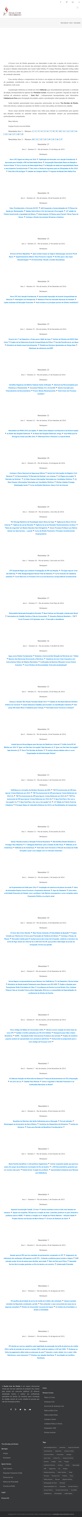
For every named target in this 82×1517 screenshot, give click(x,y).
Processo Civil (56, 1476)
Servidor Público (73, 1486)
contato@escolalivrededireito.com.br (63, 1514)
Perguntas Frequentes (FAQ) (12, 1473)
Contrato (68, 1454)
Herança (60, 1465)
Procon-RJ (5, 1498)
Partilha (65, 1468)
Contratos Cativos (50, 1419)
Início (45, 1388)
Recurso (57, 1479)
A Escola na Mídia (9, 1486)
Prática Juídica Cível (50, 1410)
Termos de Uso (8, 1477)
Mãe (45, 1468)
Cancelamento (48, 1451)
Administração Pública (50, 1447)
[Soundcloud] (29, 1409)
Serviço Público (48, 1490)
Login (3, 1492)
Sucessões (74, 1490)
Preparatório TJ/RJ (50, 1428)
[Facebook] (11, 1409)
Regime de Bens (67, 1479)
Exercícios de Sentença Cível (54, 1406)
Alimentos (62, 1447)
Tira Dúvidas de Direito (9, 1444)
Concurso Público (49, 1454)
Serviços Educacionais (62, 1490)
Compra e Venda (69, 1451)
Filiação (66, 1461)
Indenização (75, 1465)
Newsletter (7, 1458)
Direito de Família (68, 1458)
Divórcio (46, 1461)
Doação (53, 1461)
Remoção (62, 1483)
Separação (62, 1486)
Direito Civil (56, 1458)
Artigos (5, 1453)
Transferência (47, 1493)
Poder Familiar (62, 1472)
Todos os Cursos (49, 1397)
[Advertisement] (41, 44)
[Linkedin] (24, 1409)
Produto (64, 1476)
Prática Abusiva (48, 1479)
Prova (71, 1476)
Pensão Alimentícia (49, 1472)
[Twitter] (19, 1409)
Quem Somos (6, 1464)
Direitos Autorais (50, 1432)
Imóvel (67, 1465)
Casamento (58, 1451)
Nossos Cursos (48, 1393)
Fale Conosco (7, 1469)
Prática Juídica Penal (51, 1415)
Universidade (58, 1493)
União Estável (68, 1493)
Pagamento (52, 1468)
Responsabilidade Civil (50, 1486)
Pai (59, 1468)
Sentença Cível (49, 1402)
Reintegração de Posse (50, 1483)
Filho (60, 1461)
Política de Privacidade (10, 1482)
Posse (70, 1472)
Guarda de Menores (49, 1465)
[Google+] (15, 1409)
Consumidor (60, 1454)
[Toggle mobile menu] (78, 7)
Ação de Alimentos (73, 1447)
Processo (46, 1476)
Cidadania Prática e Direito (53, 1424)
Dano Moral (47, 1458)
